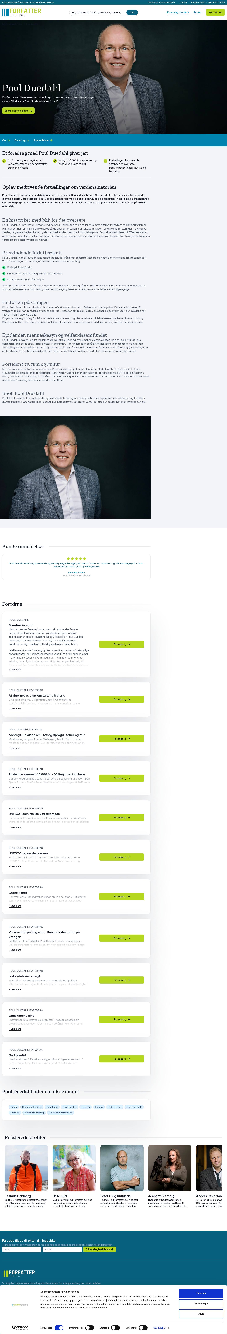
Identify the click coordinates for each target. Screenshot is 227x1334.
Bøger (14, 1107)
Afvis (201, 1313)
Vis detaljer (159, 1328)
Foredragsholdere (178, 12)
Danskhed (52, 1107)
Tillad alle (201, 1293)
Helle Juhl (60, 1196)
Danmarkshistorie (31, 1107)
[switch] (89, 1327)
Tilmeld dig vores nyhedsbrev (161, 2)
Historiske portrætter (60, 1112)
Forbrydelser (114, 1107)
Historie (15, 1112)
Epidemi (85, 1107)
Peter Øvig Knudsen (115, 1196)
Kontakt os (215, 12)
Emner (198, 12)
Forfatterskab (134, 1107)
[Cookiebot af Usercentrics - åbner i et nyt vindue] (20, 1328)
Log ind (183, 2)
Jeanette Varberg (161, 1196)
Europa (99, 1107)
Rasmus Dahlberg (18, 1196)
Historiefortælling (34, 1112)
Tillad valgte (201, 1303)
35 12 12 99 (220, 2)
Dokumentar (69, 1107)
